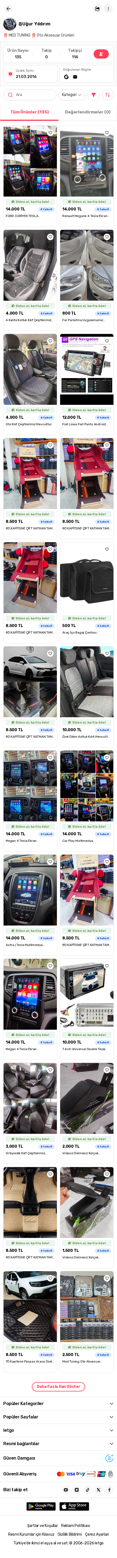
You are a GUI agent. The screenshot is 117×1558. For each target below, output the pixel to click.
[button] (97, 8)
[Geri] (8, 9)
